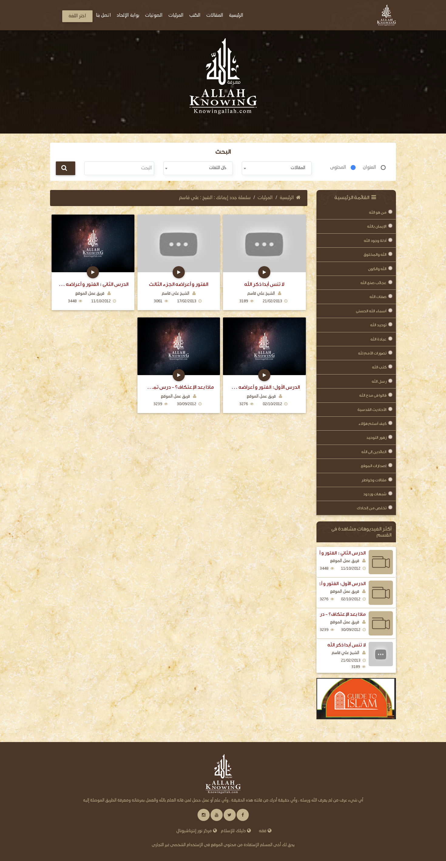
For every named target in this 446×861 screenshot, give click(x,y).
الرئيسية (287, 197)
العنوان (369, 167)
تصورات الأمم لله (372, 353)
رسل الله (379, 381)
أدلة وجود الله (375, 240)
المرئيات (265, 197)
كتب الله (379, 367)
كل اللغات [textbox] (217, 168)
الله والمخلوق (375, 254)
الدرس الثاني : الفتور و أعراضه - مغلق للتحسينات (93, 284)
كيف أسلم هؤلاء (372, 423)
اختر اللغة (77, 16)
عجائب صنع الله (373, 282)
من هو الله (378, 212)
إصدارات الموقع (374, 465)
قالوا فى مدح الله (373, 395)
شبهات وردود (375, 494)
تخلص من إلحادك (372, 508)
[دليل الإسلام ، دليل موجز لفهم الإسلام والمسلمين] (356, 698)
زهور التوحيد (376, 437)
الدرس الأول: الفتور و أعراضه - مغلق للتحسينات (264, 387)
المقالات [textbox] (298, 168)
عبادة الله (378, 339)
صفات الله (378, 296)
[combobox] (276, 168)
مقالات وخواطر (374, 480)
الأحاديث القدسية (372, 409)
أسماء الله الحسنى (371, 311)
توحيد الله (378, 325)
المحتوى (338, 167)
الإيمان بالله (377, 226)
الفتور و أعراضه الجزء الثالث (178, 284)
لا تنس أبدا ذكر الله (346, 645)
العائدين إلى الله (374, 451)
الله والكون (377, 268)
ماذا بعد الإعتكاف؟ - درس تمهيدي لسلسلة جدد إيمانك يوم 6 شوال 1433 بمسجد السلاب (179, 387)
